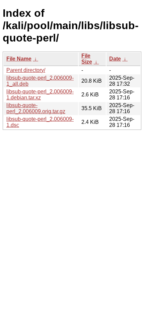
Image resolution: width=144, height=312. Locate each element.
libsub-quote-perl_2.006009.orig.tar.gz (35, 108)
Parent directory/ (25, 70)
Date (115, 59)
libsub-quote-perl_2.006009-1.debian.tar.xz (40, 94)
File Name (18, 59)
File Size (86, 59)
